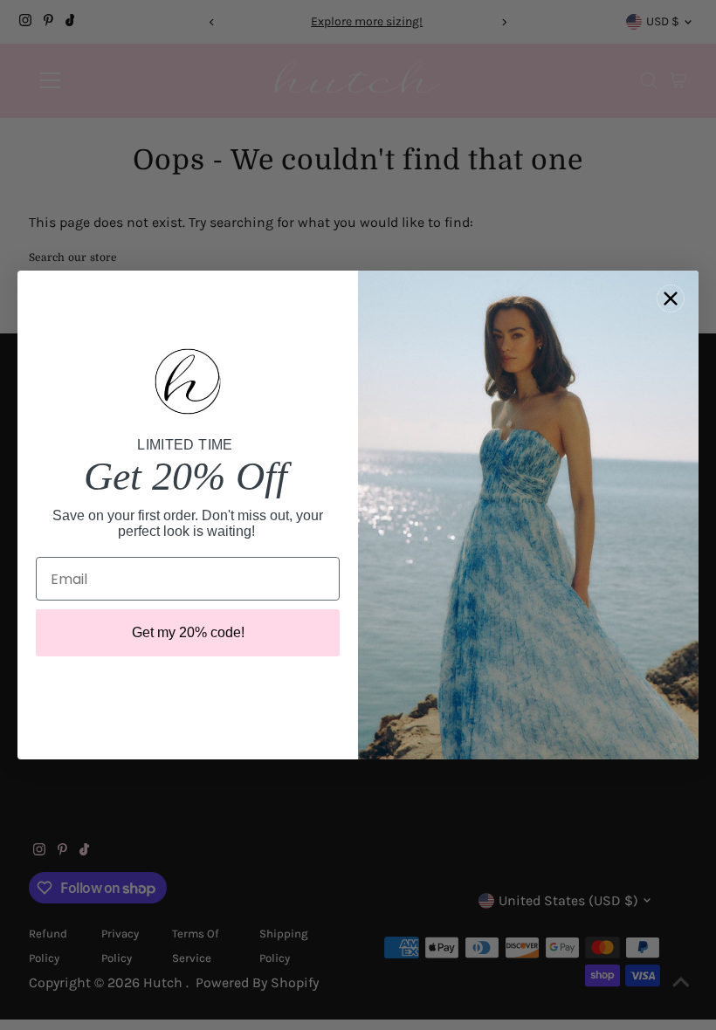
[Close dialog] (671, 298)
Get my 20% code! (188, 632)
